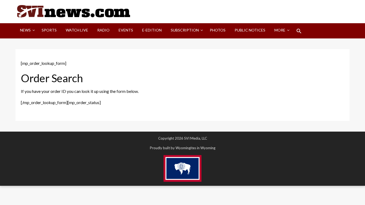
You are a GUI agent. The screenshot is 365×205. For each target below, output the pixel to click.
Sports (49, 30)
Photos (218, 30)
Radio (103, 30)
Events (126, 30)
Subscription (185, 30)
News (25, 30)
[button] (299, 30)
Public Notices (250, 30)
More (279, 30)
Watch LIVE (77, 30)
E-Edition (152, 30)
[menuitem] (26, 30)
